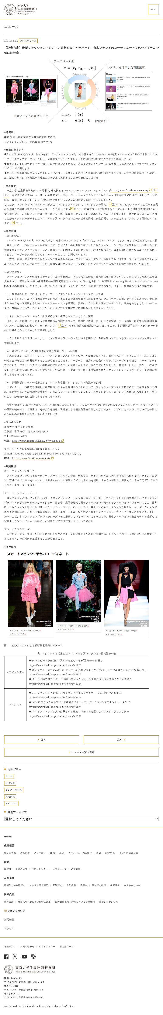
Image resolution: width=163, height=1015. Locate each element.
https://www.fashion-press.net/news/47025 (55, 697)
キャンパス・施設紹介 (80, 853)
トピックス (11, 803)
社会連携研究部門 (39, 885)
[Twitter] (15, 956)
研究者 (7, 869)
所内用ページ (67, 946)
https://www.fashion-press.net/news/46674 (55, 707)
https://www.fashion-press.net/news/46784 (55, 683)
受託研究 (57, 885)
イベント (10, 783)
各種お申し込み (132, 885)
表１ (18, 223)
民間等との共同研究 (14, 885)
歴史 (61, 853)
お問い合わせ (27, 946)
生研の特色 (10, 853)
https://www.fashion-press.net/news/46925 (55, 674)
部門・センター (40, 869)
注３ (63, 325)
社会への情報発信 (128, 853)
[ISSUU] (33, 956)
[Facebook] (6, 956)
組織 (52, 853)
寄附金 (83, 885)
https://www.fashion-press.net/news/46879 (55, 665)
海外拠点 (9, 901)
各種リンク (10, 946)
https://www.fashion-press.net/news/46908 (55, 716)
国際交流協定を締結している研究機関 (75, 901)
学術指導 (71, 885)
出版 (98, 853)
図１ (76, 209)
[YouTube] (24, 956)
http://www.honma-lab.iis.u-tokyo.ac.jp (36, 440)
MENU (153, 9)
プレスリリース (14, 790)
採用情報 (10, 796)
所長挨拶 (25, 853)
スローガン (40, 853)
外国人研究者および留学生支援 (34, 901)
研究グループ (60, 869)
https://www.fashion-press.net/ (129, 190)
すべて (9, 776)
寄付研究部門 (99, 885)
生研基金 (115, 885)
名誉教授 (75, 869)
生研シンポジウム (108, 901)
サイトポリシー (47, 946)
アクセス (9, 928)
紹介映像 (110, 853)
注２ (114, 204)
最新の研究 (21, 869)
